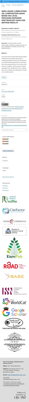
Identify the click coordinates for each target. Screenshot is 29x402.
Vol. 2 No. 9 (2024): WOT (17, 5)
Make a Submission (8, 150)
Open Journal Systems (8, 177)
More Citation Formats (8, 130)
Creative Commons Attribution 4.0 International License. (13, 384)
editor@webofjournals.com (17, 375)
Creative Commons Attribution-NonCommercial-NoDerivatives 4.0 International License (13, 108)
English (4, 170)
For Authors (5, 188)
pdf (4, 77)
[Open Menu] (1, 1)
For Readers (5, 185)
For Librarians (5, 190)
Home (3, 5)
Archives (8, 5)
